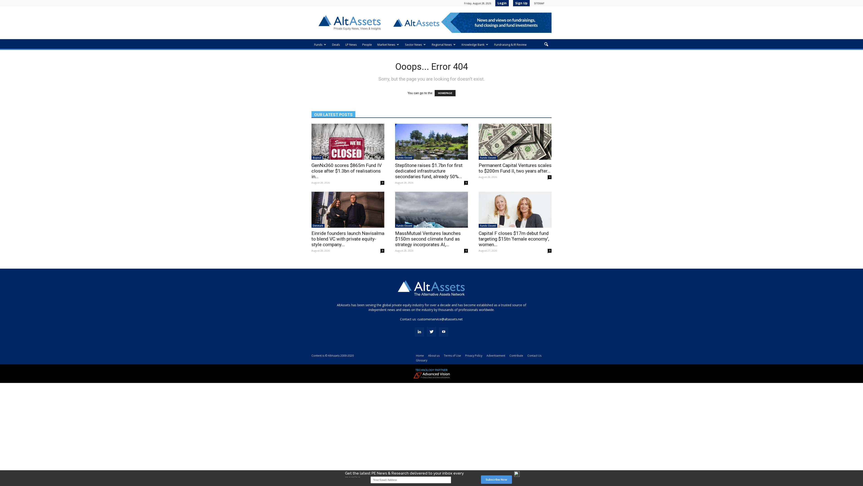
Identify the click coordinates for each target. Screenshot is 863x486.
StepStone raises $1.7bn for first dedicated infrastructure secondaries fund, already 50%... (429, 171)
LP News (351, 45)
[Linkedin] (419, 331)
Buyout (317, 157)
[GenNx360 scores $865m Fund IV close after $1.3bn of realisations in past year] (347, 142)
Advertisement (496, 356)
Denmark (318, 225)
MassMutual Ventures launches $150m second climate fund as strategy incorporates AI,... (428, 239)
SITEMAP (539, 3)
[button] (546, 44)
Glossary (421, 360)
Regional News (442, 45)
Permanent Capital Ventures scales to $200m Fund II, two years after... (515, 168)
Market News (386, 45)
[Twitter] (431, 331)
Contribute (516, 356)
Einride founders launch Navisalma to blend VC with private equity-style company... (347, 239)
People (367, 45)
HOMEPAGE (445, 93)
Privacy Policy (473, 356)
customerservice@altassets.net (440, 319)
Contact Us (534, 356)
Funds (318, 45)
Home (420, 356)
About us (434, 356)
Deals (336, 45)
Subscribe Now (496, 479)
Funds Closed (404, 157)
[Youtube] (443, 331)
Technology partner (431, 370)
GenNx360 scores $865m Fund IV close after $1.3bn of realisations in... (346, 171)
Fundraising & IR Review (510, 45)
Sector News (413, 45)
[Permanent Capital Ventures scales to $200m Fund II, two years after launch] (515, 142)
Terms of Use (452, 356)
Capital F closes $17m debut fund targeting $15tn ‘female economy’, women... (514, 239)
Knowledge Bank (473, 45)
